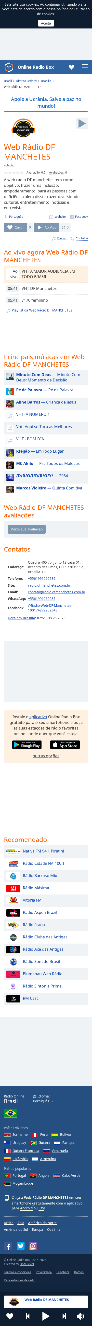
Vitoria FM (32, 900)
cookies (32, 4)
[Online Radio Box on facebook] (8, 1246)
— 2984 (42, 475)
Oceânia (53, 1229)
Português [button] (41, 1101)
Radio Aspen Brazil (40, 912)
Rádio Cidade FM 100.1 (44, 863)
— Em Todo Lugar (40, 451)
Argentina (48, 1158)
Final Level (27, 1264)
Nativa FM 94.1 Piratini (43, 851)
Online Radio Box (35, 67)
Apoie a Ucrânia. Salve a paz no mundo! (46, 102)
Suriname (20, 1134)
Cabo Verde (71, 1175)
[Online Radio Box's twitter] (21, 1246)
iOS (41, 1208)
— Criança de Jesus (46, 402)
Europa (37, 1229)
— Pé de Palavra (44, 389)
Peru (44, 1134)
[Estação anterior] (28, 1316)
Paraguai (69, 1142)
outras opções (46, 755)
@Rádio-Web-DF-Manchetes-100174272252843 (50, 607)
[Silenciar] (82, 1316)
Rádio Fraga (34, 924)
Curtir (19, 227)
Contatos (82, 238)
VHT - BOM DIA (30, 439)
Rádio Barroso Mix (40, 875)
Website (60, 217)
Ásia (20, 1222)
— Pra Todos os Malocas (48, 463)
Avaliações (56, 172)
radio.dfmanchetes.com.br (49, 585)
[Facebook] (79, 217)
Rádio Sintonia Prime (42, 986)
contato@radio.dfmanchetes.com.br (56, 592)
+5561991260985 (41, 578)
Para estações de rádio (19, 1280)
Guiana (44, 1142)
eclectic (9, 165)
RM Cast (30, 998)
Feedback (62, 1272)
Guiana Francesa (26, 1150)
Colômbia (20, 1158)
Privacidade (44, 1272)
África (8, 1222)
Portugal (19, 1175)
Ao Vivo (50, 227)
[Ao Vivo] (82, 123)
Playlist (61, 238)
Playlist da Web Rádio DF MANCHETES (42, 310)
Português (16, 217)
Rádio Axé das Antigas (43, 949)
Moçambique (23, 1183)
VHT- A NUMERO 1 (33, 414)
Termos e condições (17, 1272)
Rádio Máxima (36, 888)
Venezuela (60, 1150)
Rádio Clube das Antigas (45, 937)
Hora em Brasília (21, 618)
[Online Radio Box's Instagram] (33, 1246)
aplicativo (38, 716)
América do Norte (42, 1222)
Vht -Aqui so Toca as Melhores (44, 426)
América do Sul (16, 1229)
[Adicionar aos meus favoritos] (10, 1316)
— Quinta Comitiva (49, 488)
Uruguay (19, 1142)
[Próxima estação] (64, 1316)
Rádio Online (14, 1099)
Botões (79, 1272)
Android (26, 1208)
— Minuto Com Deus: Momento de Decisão (48, 377)
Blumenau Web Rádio (43, 973)
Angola (44, 1175)
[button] (46, 1316)
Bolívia (65, 1134)
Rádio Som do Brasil (41, 961)
